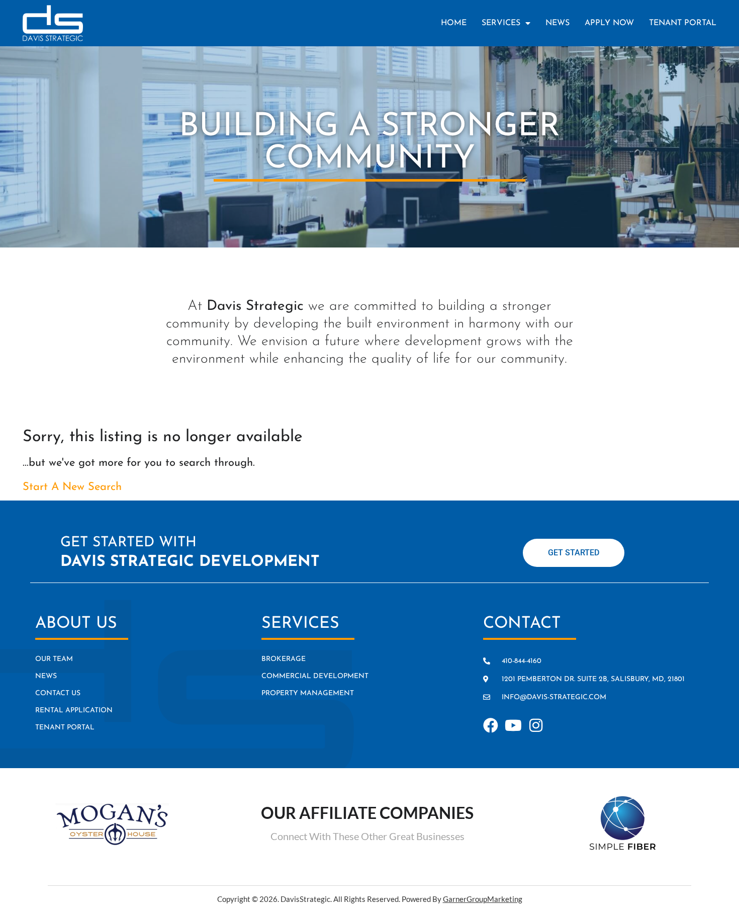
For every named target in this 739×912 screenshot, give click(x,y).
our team (54, 659)
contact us (57, 693)
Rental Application (74, 710)
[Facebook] (490, 725)
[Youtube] (513, 725)
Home (454, 23)
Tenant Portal (682, 23)
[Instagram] (535, 725)
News (557, 23)
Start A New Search (72, 487)
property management (307, 693)
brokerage (283, 659)
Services (501, 23)
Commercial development (314, 676)
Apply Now (609, 23)
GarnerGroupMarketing (482, 898)
